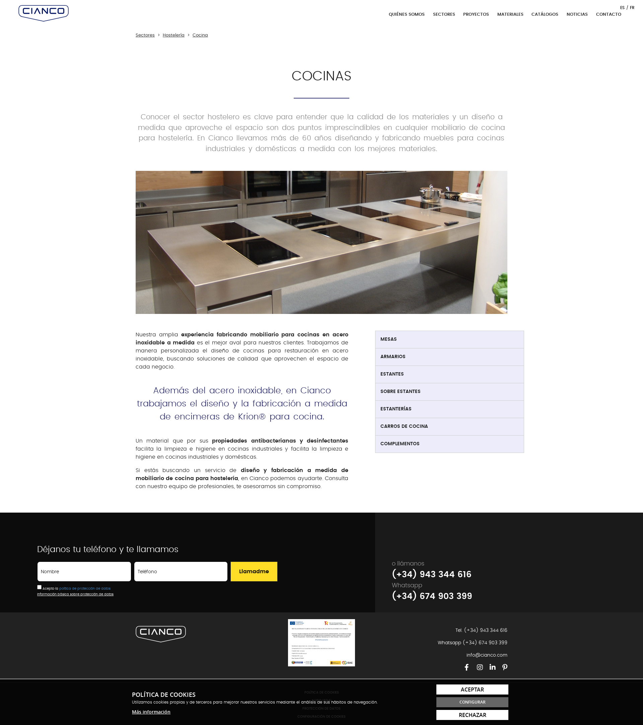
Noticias (577, 14)
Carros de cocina (404, 426)
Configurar (472, 702)
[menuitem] (449, 339)
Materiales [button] (511, 14)
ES (622, 8)
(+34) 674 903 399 (432, 596)
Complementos (400, 444)
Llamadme (254, 571)
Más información (151, 712)
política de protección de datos (85, 588)
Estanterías (396, 409)
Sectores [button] (444, 14)
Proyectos (476, 14)
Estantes (392, 374)
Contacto (608, 14)
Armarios (393, 356)
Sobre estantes (400, 391)
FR (632, 8)
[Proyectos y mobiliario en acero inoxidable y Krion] (43, 13)
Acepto (48, 588)
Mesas (388, 339)
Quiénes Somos (407, 14)
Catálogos (544, 14)
